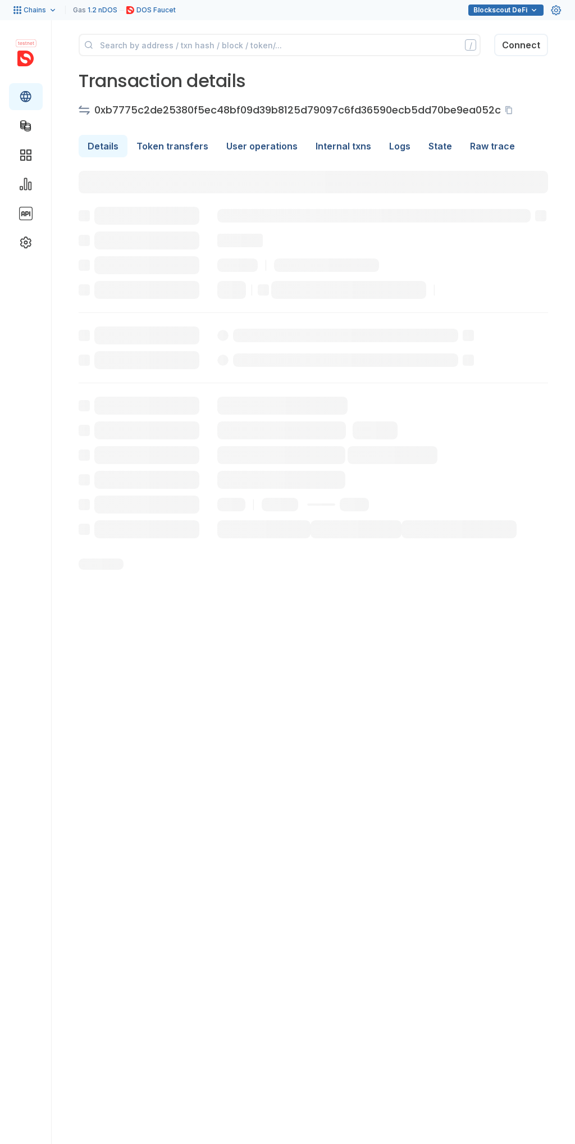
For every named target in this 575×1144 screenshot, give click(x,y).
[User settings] (556, 10)
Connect (521, 45)
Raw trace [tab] (492, 146)
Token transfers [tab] (172, 146)
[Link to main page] (25, 58)
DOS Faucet (156, 10)
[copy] (511, 110)
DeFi (500, 10)
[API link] (26, 213)
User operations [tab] (262, 146)
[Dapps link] (26, 155)
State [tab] (440, 146)
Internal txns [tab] (343, 146)
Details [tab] (103, 146)
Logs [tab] (399, 146)
